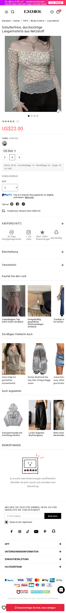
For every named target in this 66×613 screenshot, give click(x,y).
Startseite (6, 21)
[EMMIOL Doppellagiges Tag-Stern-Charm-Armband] (13, 301)
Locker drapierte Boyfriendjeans (36, 434)
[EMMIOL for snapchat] (54, 531)
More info (29, 197)
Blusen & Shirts (37, 21)
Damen (16, 21)
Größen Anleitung (10, 176)
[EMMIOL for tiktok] (27, 531)
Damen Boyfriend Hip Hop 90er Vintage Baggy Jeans (39, 380)
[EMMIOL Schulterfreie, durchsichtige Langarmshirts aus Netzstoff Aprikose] (4, 144)
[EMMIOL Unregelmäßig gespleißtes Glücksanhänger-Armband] (39, 301)
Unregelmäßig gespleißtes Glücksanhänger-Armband (36, 323)
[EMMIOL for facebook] (11, 531)
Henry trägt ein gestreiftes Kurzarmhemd (9, 380)
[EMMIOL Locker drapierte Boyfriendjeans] (40, 414)
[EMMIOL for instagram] (19, 531)
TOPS (25, 21)
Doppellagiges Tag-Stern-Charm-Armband (12, 320)
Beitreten (53, 516)
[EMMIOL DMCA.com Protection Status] (40, 593)
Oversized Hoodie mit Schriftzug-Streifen (12, 434)
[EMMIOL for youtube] (36, 531)
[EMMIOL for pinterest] (45, 531)
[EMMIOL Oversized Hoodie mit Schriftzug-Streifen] (13, 414)
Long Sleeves (53, 21)
